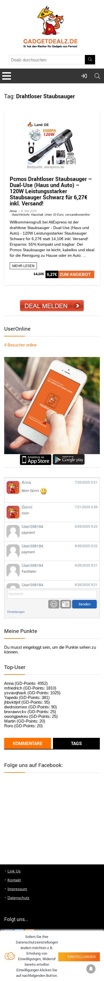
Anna (13, 211)
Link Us (14, 871)
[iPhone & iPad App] (36, 456)
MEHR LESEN (23, 265)
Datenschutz (18, 898)
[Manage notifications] (91, 968)
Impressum (17, 889)
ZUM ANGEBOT (75, 274)
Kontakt (14, 880)
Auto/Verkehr (20, 214)
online (20, 345)
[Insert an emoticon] (53, 604)
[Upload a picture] (65, 604)
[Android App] (69, 456)
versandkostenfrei (77, 214)
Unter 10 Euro (54, 214)
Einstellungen (16, 612)
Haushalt (37, 214)
